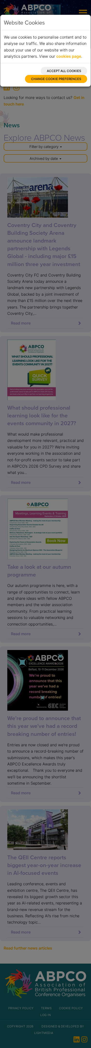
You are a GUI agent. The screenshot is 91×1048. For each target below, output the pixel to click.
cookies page (68, 56)
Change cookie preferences (56, 79)
